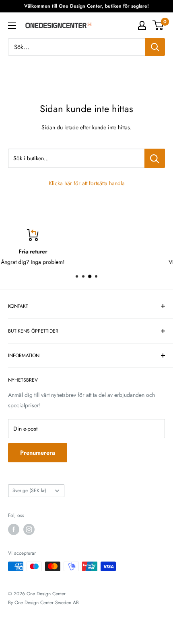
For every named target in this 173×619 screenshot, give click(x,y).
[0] (158, 25)
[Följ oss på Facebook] (13, 529)
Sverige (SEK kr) (29, 490)
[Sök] (155, 47)
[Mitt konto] (142, 25)
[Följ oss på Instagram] (29, 529)
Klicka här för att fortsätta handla (87, 183)
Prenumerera (37, 452)
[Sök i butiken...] (154, 158)
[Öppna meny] (12, 25)
